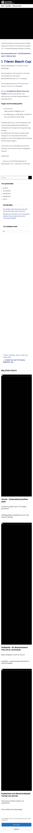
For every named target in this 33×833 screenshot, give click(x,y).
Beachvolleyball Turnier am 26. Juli (13, 655)
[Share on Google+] (16, 171)
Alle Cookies (16, 825)
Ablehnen (16, 829)
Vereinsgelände (7, 196)
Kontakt (5, 199)
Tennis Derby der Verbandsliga (11, 809)
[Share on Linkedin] (25, 171)
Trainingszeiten (7, 193)
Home (2, 6)
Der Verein (5, 188)
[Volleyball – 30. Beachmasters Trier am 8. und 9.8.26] (16, 584)
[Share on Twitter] (11, 171)
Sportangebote (7, 191)
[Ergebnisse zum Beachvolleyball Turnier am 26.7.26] (16, 730)
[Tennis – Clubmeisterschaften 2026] (16, 435)
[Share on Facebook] (7, 171)
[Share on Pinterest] (20, 171)
